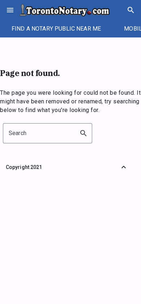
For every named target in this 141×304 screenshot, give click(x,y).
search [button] (83, 133)
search (131, 10)
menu (10, 10)
